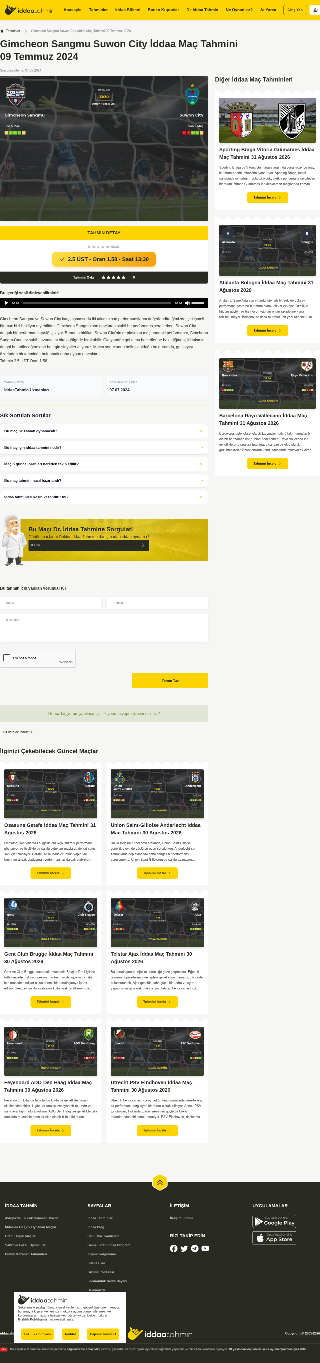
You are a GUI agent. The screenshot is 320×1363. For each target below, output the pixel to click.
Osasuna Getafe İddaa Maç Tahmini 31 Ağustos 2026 (50, 828)
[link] (174, 1248)
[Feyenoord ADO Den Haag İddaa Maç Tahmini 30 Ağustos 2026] (50, 1051)
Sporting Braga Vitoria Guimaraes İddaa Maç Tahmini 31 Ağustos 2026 (266, 153)
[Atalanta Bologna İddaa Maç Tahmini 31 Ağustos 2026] (267, 250)
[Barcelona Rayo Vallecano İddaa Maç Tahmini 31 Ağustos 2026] (267, 383)
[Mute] (187, 303)
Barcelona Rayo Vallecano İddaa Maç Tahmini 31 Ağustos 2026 (263, 419)
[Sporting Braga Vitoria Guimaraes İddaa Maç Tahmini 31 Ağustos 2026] (267, 120)
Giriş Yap (295, 10)
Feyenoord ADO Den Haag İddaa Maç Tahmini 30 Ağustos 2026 (48, 1086)
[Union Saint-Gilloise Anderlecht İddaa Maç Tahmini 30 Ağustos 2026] (157, 793)
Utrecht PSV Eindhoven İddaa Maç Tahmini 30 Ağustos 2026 (151, 1086)
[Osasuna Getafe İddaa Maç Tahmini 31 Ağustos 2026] (50, 793)
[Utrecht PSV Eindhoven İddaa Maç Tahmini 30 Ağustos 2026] (157, 1051)
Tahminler (13, 31)
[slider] (199, 302)
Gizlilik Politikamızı (33, 1319)
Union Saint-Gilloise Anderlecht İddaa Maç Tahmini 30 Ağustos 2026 (155, 828)
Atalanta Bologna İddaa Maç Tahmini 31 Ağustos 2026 (266, 286)
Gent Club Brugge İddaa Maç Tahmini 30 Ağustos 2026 (48, 957)
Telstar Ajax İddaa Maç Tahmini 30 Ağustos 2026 (151, 957)
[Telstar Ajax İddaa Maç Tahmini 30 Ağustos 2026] (157, 922)
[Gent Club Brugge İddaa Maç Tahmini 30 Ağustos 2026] (50, 922)
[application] (104, 303)
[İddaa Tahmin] (29, 10)
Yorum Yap (170, 680)
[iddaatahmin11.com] (160, 1333)
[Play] (6, 303)
